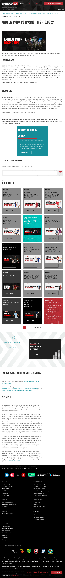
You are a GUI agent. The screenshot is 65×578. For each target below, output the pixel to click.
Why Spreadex (37, 502)
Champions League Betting (9, 504)
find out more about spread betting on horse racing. (17, 390)
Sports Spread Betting (39, 484)
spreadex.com (6, 13)
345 (35, 327)
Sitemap (4, 540)
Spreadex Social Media (39, 506)
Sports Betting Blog (39, 519)
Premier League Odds (7, 502)
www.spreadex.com (14, 461)
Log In (37, 3)
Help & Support (6, 526)
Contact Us (36, 509)
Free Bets (4, 511)
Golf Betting (5, 493)
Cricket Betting (5, 488)
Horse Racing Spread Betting (41, 491)
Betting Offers (5, 509)
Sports (12, 13)
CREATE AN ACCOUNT (54, 3)
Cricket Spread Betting (39, 488)
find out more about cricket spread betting (25, 388)
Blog (17, 13)
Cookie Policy (15, 575)
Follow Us (12, 348)
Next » (39, 327)
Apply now (25, 152)
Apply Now (36, 511)
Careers (35, 504)
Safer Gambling (6, 530)
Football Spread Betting (40, 486)
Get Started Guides (39, 517)
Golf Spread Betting (39, 493)
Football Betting (6, 484)
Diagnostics (5, 537)
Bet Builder (4, 506)
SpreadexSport (16, 342)
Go (37, 354)
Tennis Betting (5, 491)
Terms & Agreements (7, 528)
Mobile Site (5, 535)
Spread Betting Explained (40, 495)
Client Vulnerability (7, 533)
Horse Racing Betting (7, 486)
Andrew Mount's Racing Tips (28, 13)
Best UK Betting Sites (7, 513)
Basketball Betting (6, 495)
